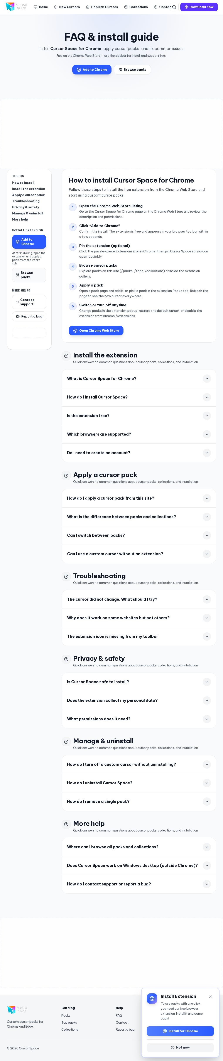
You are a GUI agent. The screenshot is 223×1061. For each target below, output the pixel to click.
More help (20, 219)
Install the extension (28, 189)
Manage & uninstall (27, 213)
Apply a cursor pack (28, 195)
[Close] (210, 996)
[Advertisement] (111, 134)
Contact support (27, 302)
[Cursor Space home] (16, 7)
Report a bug (31, 316)
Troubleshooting (26, 201)
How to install (23, 183)
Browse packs (135, 70)
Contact (122, 1023)
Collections (69, 1030)
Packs (65, 1016)
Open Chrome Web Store (99, 331)
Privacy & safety (25, 207)
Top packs (69, 1023)
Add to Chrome (95, 70)
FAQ (119, 1016)
